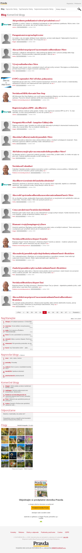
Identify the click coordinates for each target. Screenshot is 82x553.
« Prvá (18, 312)
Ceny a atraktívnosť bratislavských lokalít (31, 210)
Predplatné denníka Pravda (40, 508)
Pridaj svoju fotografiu (17, 468)
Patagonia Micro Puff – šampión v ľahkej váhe (32, 122)
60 (36, 312)
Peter (13, 71)
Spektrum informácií (14, 371)
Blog (2, 9)
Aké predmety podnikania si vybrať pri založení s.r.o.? (36, 20)
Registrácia (70, 3)
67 (66, 312)
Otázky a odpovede (32, 532)
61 (40, 312)
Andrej (14, 56)
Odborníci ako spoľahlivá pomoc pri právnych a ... (17, 399)
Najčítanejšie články (26, 9)
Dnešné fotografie (23, 425)
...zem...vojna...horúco (13, 358)
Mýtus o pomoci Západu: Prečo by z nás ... (19, 339)
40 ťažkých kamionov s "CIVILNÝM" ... (19, 322)
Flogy (4, 425)
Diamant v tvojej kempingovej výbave (29, 224)
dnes (72, 318)
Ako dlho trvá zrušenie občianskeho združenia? (33, 180)
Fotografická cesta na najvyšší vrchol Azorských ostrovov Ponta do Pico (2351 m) (17, 419)
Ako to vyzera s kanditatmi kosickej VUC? (18, 367)
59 (32, 312)
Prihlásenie (77, 3)
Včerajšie (30, 425)
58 (27, 312)
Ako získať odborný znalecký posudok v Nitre (32, 137)
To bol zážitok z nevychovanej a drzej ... (19, 326)
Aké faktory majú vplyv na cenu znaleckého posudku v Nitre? (39, 151)
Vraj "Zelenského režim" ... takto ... (19, 348)
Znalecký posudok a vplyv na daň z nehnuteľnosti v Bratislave (39, 268)
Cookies (60, 532)
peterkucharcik (14, 375)
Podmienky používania (48, 532)
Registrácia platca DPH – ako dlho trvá (29, 108)
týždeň (79, 318)
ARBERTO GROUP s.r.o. (59, 548)
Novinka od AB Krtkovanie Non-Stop (28, 93)
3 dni (75, 318)
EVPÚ (13, 85)
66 (61, 312)
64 (53, 312)
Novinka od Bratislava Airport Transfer (30, 239)
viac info (65, 537)
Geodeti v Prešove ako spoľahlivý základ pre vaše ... (17, 404)
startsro (14, 27)
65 (57, 312)
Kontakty (13, 532)
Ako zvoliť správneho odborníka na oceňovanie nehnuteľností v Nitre (42, 195)
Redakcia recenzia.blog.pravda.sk (21, 100)
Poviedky (11, 362)
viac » (49, 25)
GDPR (67, 532)
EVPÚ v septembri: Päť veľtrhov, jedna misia (32, 79)
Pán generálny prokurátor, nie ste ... (19, 344)
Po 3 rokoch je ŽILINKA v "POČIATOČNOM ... (19, 331)
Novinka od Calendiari (22, 166)
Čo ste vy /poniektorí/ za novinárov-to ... (19, 335)
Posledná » (76, 312)
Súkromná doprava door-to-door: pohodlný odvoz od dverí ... (17, 396)
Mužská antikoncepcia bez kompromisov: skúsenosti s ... (16, 391)
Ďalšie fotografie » (28, 468)
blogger (14, 41)
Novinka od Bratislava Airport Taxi (28, 282)
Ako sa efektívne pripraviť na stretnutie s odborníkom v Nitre (39, 49)
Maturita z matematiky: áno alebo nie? (14, 414)
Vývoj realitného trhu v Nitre (25, 64)
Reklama (21, 532)
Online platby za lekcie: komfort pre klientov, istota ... (18, 386)
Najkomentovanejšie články (43, 9)
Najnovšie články (12, 9)
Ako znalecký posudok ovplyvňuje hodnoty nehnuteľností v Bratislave (43, 253)
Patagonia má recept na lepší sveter (27, 35)
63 (49, 312)
